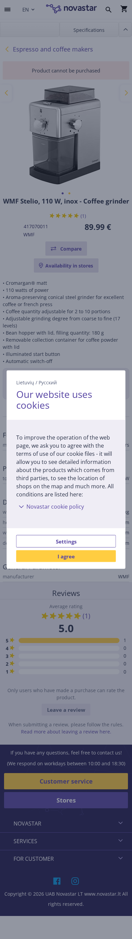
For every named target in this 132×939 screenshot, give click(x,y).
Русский (48, 382)
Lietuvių (25, 382)
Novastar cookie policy (55, 506)
